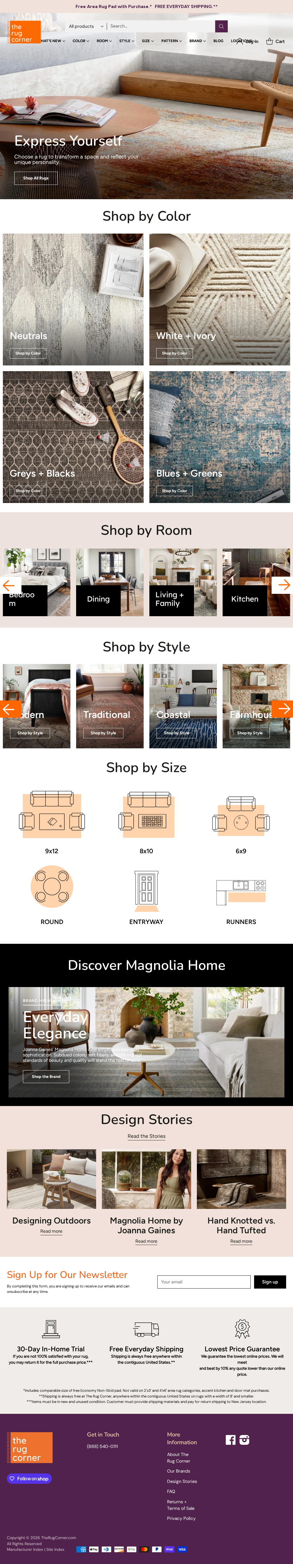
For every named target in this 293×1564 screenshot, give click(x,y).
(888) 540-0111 (102, 1446)
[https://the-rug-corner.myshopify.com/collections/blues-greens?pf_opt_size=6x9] (219, 437)
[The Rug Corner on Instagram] (244, 1438)
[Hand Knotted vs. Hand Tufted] (241, 1179)
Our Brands (178, 1471)
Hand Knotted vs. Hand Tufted (241, 1225)
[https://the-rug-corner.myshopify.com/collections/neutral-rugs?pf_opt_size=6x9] (73, 299)
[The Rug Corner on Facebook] (231, 1438)
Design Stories (182, 1481)
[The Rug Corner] (24, 32)
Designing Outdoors (51, 1220)
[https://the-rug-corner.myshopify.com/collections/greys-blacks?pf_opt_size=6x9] (73, 437)
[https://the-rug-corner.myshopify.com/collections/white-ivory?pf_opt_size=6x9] (219, 299)
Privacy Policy (181, 1518)
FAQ (171, 1491)
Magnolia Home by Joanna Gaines (146, 1225)
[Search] (221, 26)
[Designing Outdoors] (51, 1179)
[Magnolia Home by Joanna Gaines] (146, 1179)
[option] (36, 582)
